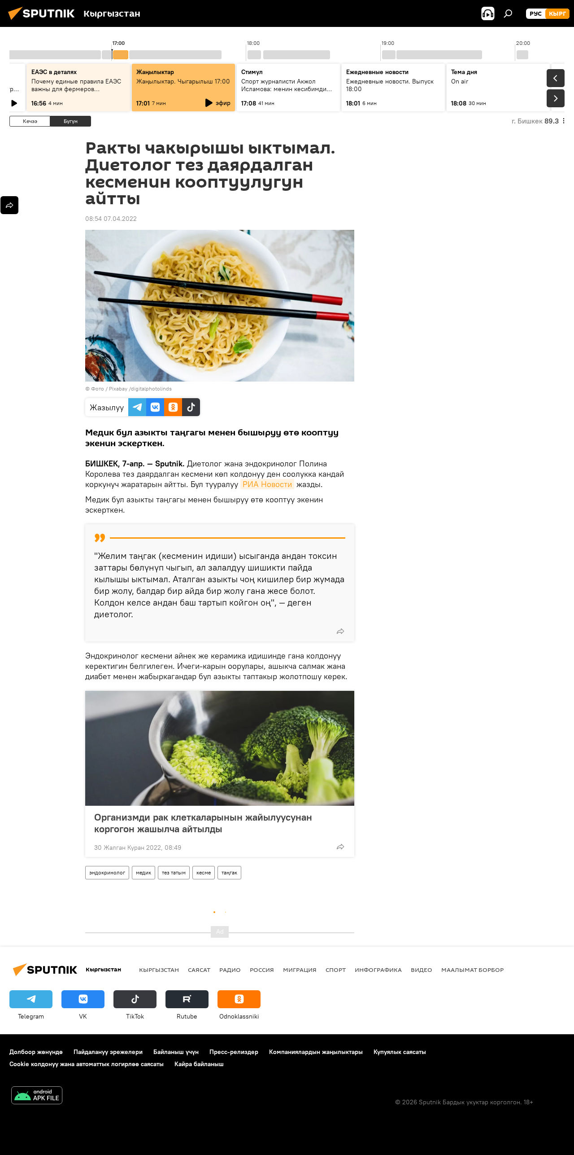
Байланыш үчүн (176, 1052)
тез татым (174, 872)
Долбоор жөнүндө (36, 1052)
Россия (262, 970)
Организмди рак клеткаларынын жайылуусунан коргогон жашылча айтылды (203, 822)
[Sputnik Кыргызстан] (43, 21)
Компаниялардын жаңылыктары (316, 1052)
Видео (421, 970)
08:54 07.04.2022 (111, 219)
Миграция (300, 970)
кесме (203, 872)
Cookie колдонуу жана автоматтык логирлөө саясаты (86, 1064)
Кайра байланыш (199, 1064)
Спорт (336, 970)
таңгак (229, 872)
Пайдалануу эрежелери (108, 1052)
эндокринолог (107, 872)
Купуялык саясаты (400, 1052)
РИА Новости (267, 484)
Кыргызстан (159, 970)
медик (143, 872)
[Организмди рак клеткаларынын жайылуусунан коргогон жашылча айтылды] (219, 748)
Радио (230, 970)
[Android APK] (36, 1096)
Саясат (199, 970)
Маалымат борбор (472, 970)
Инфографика (378, 970)
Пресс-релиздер (233, 1052)
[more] (340, 631)
